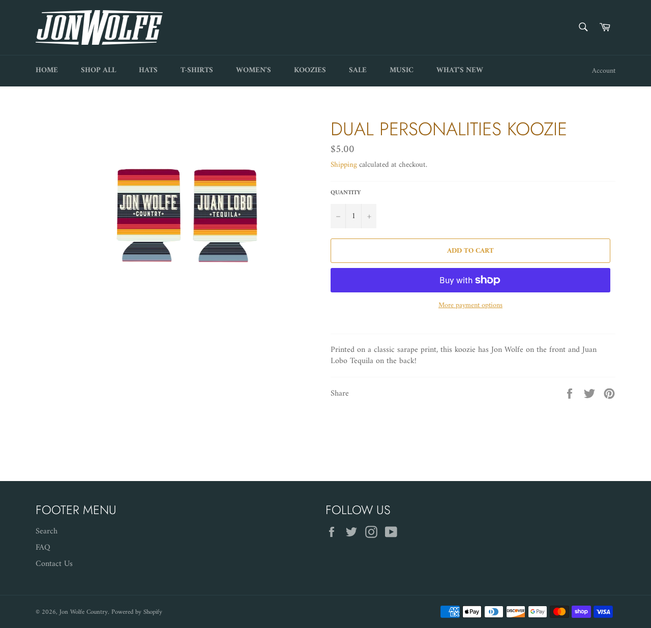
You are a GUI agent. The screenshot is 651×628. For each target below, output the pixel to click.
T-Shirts (197, 70)
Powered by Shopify (136, 612)
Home (47, 70)
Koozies (310, 70)
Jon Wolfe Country (84, 612)
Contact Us (54, 564)
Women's (253, 70)
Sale (358, 70)
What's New (459, 70)
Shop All (98, 70)
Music (401, 70)
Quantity (346, 193)
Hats (148, 70)
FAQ (43, 548)
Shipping (344, 165)
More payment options (470, 305)
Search (46, 531)
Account (603, 71)
